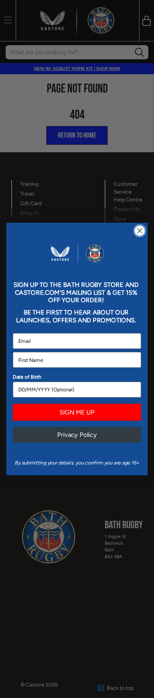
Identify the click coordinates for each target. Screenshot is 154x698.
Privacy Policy (77, 434)
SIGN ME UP (77, 412)
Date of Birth (27, 377)
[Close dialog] (139, 230)
